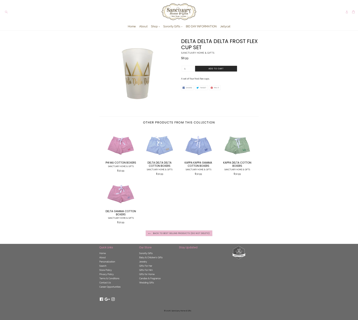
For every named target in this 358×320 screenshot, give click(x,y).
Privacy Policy (106, 274)
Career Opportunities (110, 286)
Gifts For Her (145, 266)
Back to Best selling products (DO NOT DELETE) (181, 233)
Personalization (107, 261)
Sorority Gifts (173, 26)
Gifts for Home (147, 274)
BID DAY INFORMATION (201, 26)
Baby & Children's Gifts (151, 257)
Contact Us (105, 282)
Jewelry (143, 261)
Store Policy (105, 270)
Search (102, 266)
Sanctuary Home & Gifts (181, 311)
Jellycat (225, 26)
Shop (156, 26)
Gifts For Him (146, 270)
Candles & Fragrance (150, 278)
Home (132, 26)
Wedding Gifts (146, 282)
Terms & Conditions (109, 278)
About (143, 26)
